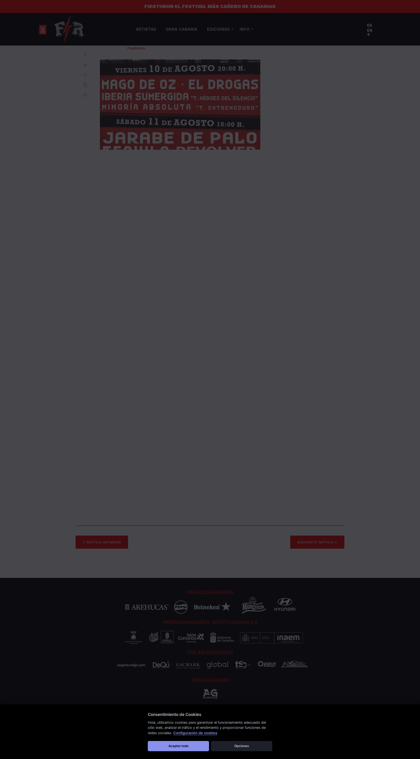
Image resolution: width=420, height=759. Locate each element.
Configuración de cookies (195, 733)
